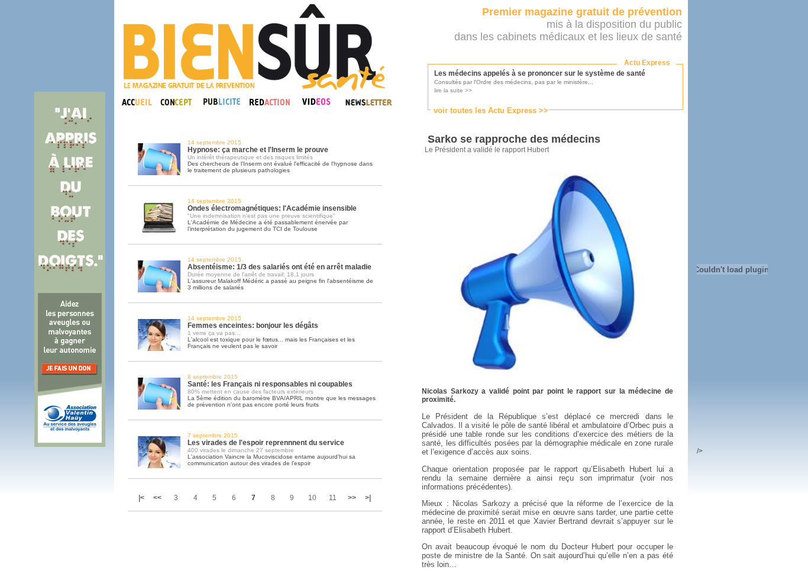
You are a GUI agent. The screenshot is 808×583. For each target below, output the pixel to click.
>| (368, 498)
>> (352, 498)
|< (142, 498)
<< (157, 498)
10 (312, 498)
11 (333, 498)
